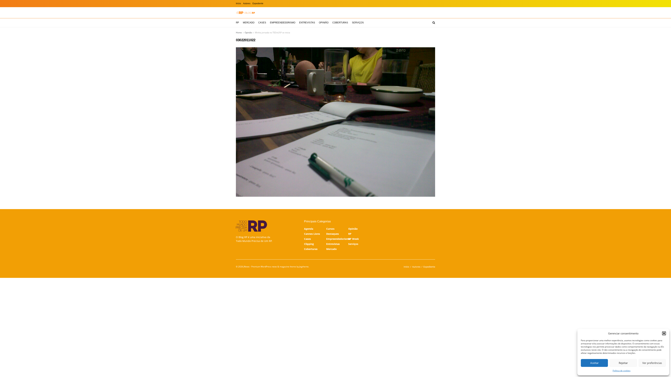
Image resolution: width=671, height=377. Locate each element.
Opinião (324, 22)
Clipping (309, 244)
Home (239, 32)
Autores (246, 3)
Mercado (248, 22)
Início (238, 3)
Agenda (308, 228)
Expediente (257, 3)
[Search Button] (433, 22)
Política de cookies (621, 370)
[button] (664, 333)
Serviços (358, 22)
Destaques (332, 233)
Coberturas (340, 22)
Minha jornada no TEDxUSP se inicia (272, 32)
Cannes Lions (312, 233)
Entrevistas (307, 22)
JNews (247, 266)
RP (237, 22)
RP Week (353, 239)
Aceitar (594, 363)
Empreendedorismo (282, 22)
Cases (262, 22)
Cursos (330, 228)
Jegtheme (304, 266)
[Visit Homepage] (245, 12)
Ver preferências (652, 363)
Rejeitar (623, 363)
